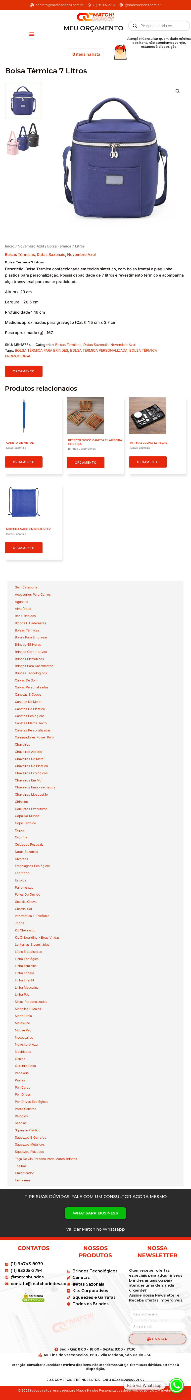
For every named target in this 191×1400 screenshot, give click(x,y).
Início (9, 246)
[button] (32, 34)
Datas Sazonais (51, 254)
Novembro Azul (31, 246)
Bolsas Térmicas (20, 254)
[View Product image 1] (23, 101)
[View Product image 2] (23, 139)
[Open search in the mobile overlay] (159, 26)
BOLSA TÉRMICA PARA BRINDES (41, 350)
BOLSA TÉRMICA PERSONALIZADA (98, 350)
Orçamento (24, 371)
